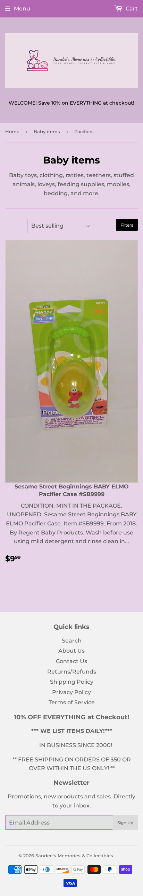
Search (72, 640)
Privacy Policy (71, 692)
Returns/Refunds (71, 671)
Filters (126, 225)
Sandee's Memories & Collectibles (74, 855)
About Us (71, 650)
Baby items (47, 131)
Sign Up (125, 822)
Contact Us (71, 661)
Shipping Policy (71, 681)
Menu (22, 8)
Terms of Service (72, 702)
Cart (131, 8)
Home (12, 131)
